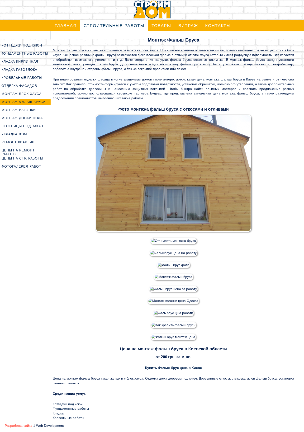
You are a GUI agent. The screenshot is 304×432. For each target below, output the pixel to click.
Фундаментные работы (71, 408)
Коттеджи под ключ (67, 404)
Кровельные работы (68, 418)
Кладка (58, 413)
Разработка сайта (18, 425)
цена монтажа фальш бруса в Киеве (226, 79)
